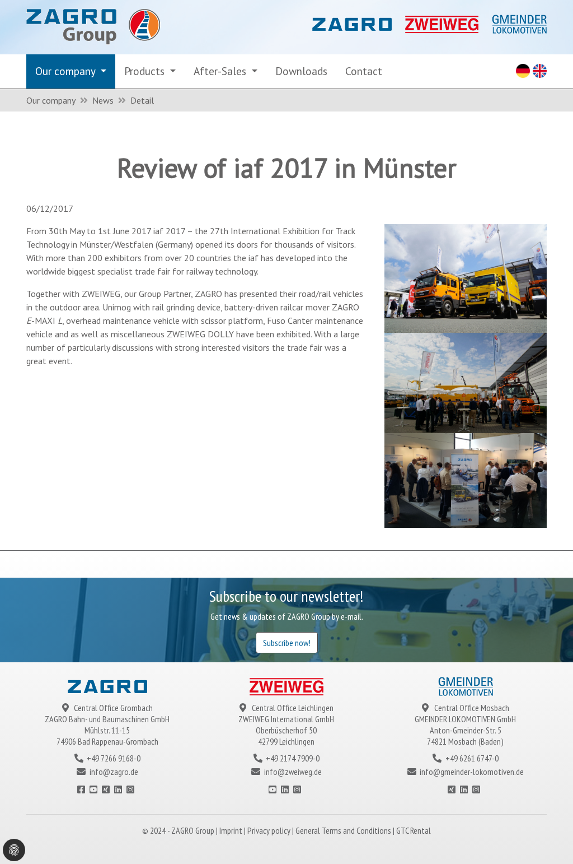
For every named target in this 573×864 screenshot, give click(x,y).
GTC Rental (413, 830)
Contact (363, 71)
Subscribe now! (287, 642)
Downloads (301, 71)
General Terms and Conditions (344, 830)
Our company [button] (66, 71)
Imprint (231, 830)
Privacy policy (269, 830)
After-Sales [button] (221, 71)
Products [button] (145, 71)
